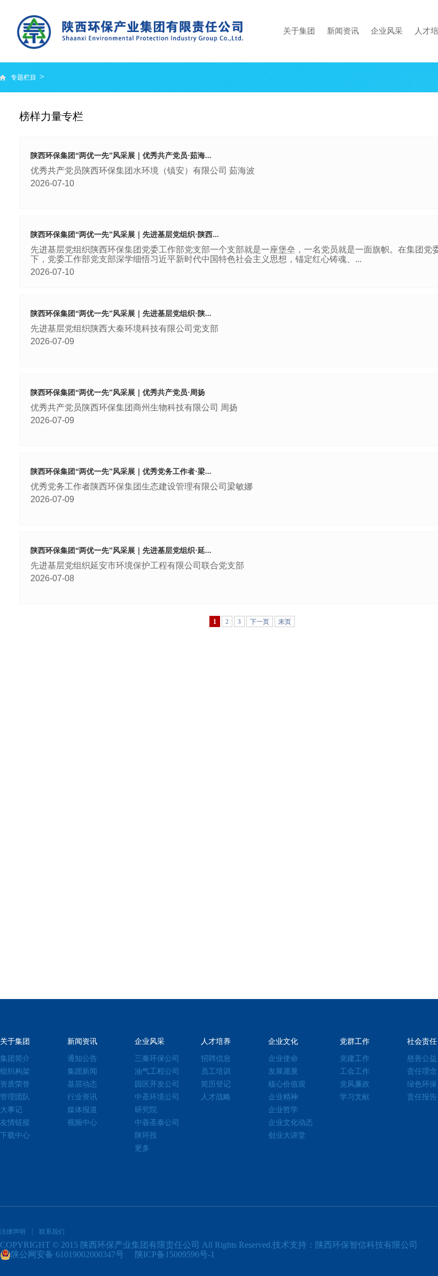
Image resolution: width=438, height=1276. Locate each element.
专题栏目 (24, 77)
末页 (284, 621)
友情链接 (15, 1123)
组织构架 (15, 1071)
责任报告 (422, 1097)
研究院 (146, 1110)
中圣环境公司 (157, 1097)
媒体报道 (82, 1110)
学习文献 (355, 1097)
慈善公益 (422, 1059)
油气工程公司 (157, 1071)
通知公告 (82, 1059)
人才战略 (216, 1097)
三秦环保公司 (157, 1059)
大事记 (11, 1110)
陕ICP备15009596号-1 (175, 1254)
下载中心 (15, 1135)
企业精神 (283, 1097)
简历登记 (216, 1084)
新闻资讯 (343, 31)
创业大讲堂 (287, 1135)
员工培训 (216, 1071)
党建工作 (355, 1059)
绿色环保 (422, 1084)
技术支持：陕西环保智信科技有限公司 (345, 1244)
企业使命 (283, 1059)
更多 (142, 1148)
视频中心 (82, 1123)
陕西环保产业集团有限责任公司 (140, 1244)
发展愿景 (283, 1071)
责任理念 (422, 1071)
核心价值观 (287, 1084)
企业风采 (387, 31)
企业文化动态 (290, 1123)
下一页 (259, 621)
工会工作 (355, 1071)
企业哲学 (283, 1110)
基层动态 (82, 1084)
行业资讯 (82, 1097)
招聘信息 (216, 1059)
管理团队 (15, 1097)
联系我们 (52, 1231)
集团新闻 (82, 1071)
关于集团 (299, 31)
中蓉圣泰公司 (157, 1123)
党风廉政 (355, 1084)
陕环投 (146, 1135)
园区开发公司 (157, 1084)
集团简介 (15, 1059)
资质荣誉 (15, 1084)
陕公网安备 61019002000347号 (67, 1254)
